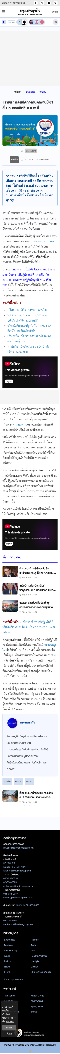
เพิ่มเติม (10, 1021)
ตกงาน (18, 781)
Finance (35, 940)
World (7, 956)
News (7, 967)
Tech (33, 945)
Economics (9, 940)
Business (30, 92)
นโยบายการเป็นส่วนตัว (41, 972)
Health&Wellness (39, 956)
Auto (33, 950)
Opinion (34, 967)
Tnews (34, 1012)
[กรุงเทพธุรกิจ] (30, 12)
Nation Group (37, 996)
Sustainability (10, 950)
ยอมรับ (9, 1027)
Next (51, 797)
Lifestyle (35, 961)
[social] (36, 3)
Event (7, 972)
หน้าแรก (17, 92)
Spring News (37, 1006)
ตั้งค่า (9, 1033)
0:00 (9, 22)
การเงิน (43, 92)
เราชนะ (29, 781)
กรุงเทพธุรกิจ (37, 1001)
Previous (6, 797)
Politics (7, 961)
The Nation (9, 996)
